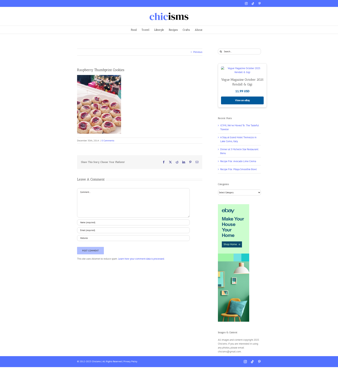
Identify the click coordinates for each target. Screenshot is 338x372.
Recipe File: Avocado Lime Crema (238, 161)
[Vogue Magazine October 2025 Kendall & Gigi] (242, 70)
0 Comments (108, 140)
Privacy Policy (130, 361)
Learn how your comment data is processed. (141, 258)
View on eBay (242, 100)
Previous (197, 52)
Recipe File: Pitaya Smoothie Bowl (238, 169)
